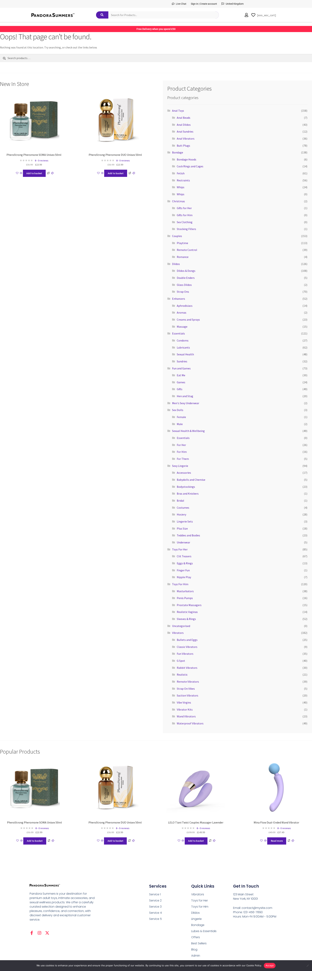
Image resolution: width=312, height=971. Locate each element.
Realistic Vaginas (187, 612)
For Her (181, 445)
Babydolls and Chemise (191, 479)
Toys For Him (180, 584)
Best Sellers (199, 943)
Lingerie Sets (185, 521)
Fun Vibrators (185, 653)
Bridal (180, 500)
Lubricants (183, 347)
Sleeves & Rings (186, 619)
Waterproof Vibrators (190, 723)
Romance (182, 257)
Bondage (177, 152)
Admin (195, 956)
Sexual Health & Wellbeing (188, 431)
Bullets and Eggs (187, 640)
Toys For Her (180, 549)
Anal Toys (178, 110)
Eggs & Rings (185, 563)
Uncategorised (181, 626)
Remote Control (187, 250)
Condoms (182, 340)
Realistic (182, 674)
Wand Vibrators (186, 716)
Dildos (176, 264)
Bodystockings (186, 486)
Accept (270, 965)
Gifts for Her (184, 208)
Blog (194, 949)
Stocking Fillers (186, 229)
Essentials (178, 333)
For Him (182, 452)
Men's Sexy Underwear (185, 403)
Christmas (178, 201)
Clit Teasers (184, 556)
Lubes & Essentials (203, 931)
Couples (177, 236)
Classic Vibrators (187, 647)
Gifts (179, 389)
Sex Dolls (177, 410)
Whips (180, 187)
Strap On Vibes (186, 688)
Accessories (184, 472)
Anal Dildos (184, 124)
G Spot (181, 660)
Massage (182, 326)
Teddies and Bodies (188, 535)
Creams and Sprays (188, 319)
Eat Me (181, 375)
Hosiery (181, 514)
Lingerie (196, 919)
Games (181, 382)
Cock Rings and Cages (190, 166)
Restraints (183, 180)
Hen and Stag (185, 396)
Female (181, 417)
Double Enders (186, 278)
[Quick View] (21, 173)
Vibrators (178, 633)
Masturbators (185, 591)
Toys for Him (199, 907)
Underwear (183, 542)
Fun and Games (181, 368)
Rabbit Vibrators (187, 667)
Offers (195, 937)
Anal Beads (183, 117)
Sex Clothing (184, 222)
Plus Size (182, 528)
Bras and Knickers (188, 493)
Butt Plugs (183, 145)
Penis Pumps (185, 598)
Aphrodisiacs (184, 305)
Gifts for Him (184, 215)
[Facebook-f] (32, 933)
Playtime (182, 243)
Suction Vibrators (187, 695)
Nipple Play (184, 577)
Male (180, 424)
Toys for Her (199, 900)
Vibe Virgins (184, 702)
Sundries (182, 361)
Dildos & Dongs (186, 271)
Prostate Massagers (189, 605)
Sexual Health (185, 354)
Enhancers (178, 298)
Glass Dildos (184, 285)
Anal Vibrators (185, 138)
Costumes (183, 507)
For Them (183, 459)
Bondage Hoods (186, 159)
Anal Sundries (185, 131)
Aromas (181, 312)
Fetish (181, 173)
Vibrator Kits (185, 709)
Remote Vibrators (188, 681)
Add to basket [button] (34, 173)
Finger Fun (183, 570)
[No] (307, 965)
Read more (277, 840)
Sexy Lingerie (180, 466)
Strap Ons (183, 291)
